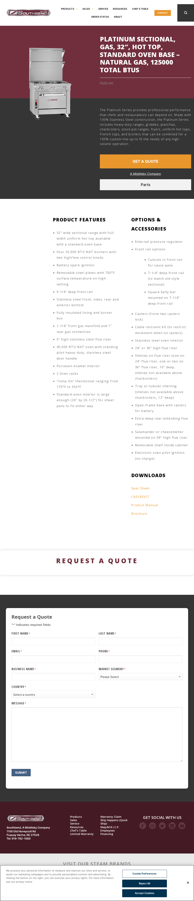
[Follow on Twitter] (162, 825)
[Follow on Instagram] (152, 825)
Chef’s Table (140, 8)
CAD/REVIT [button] (140, 497)
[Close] (188, 882)
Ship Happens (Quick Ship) (114, 821)
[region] (97, 883)
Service (103, 8)
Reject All (144, 883)
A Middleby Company (145, 174)
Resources (120, 8)
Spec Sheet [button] (140, 488)
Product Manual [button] (144, 505)
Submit (21, 772)
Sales (86, 8)
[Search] (185, 12)
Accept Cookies (144, 893)
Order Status (100, 16)
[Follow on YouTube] (182, 825)
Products (67, 8)
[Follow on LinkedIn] (172, 825)
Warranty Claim (110, 816)
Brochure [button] (139, 514)
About (118, 16)
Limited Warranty (82, 834)
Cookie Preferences (144, 873)
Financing (106, 834)
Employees (107, 830)
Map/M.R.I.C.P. (109, 827)
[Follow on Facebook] (142, 825)
